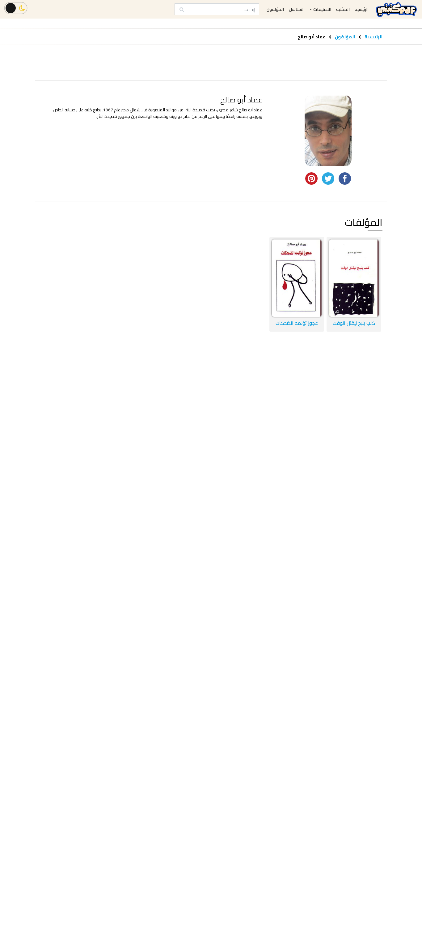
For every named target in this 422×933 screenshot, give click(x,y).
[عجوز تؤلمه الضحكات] (297, 278)
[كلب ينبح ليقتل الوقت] (354, 278)
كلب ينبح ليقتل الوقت (354, 323)
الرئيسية (373, 36)
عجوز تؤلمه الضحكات (297, 323)
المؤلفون (344, 36)
